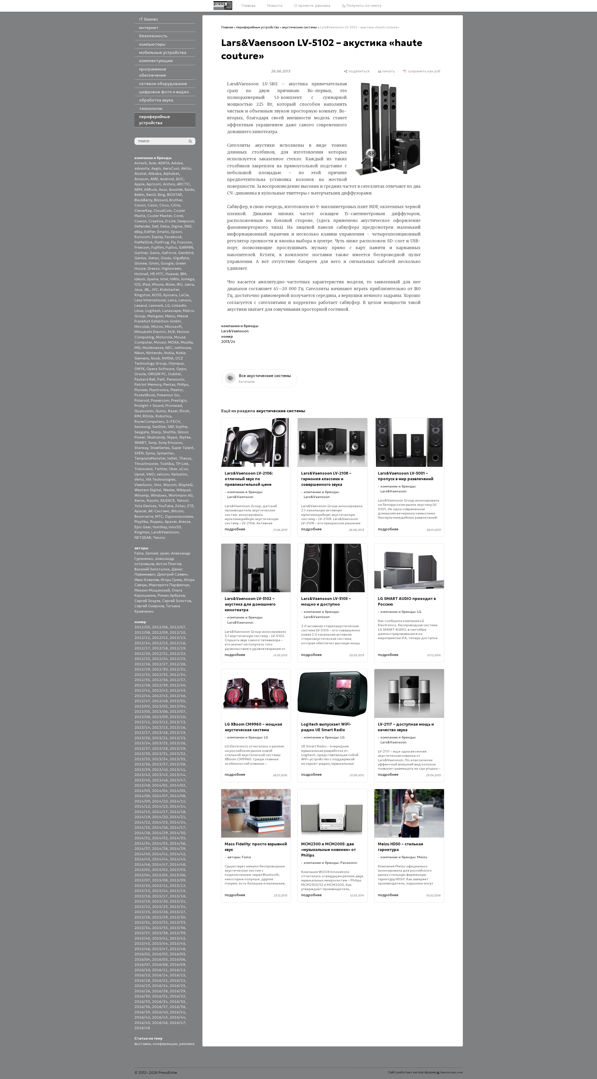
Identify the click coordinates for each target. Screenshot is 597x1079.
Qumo (160, 411)
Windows (159, 495)
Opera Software (160, 369)
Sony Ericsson (170, 442)
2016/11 (160, 970)
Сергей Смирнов (149, 606)
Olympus (176, 363)
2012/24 (160, 658)
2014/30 (177, 833)
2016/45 (142, 1022)
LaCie (184, 295)
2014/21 (177, 817)
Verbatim (179, 474)
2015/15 (177, 890)
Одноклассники (179, 516)
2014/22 (142, 822)
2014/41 (160, 854)
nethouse (183, 347)
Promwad (173, 405)
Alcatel (140, 173)
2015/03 (177, 869)
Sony (152, 442)
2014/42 (177, 854)
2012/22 (177, 653)
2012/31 (177, 669)
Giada (166, 258)
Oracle (140, 374)
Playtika (141, 521)
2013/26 (177, 743)
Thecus (185, 458)
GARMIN (186, 247)
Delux (165, 226)
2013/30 (142, 753)
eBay (138, 231)
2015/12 (177, 885)
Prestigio (179, 400)
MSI (137, 347)
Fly (173, 242)
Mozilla (187, 342)
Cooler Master (159, 216)
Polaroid (141, 400)
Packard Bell (144, 379)
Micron (157, 326)
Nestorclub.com (452, 1072)
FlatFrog (162, 242)
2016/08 (160, 964)
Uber (173, 469)
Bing (161, 194)
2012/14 (142, 643)
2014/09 (142, 801)
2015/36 (177, 927)
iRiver (170, 284)
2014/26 (160, 827)
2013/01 (177, 701)
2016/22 (177, 980)
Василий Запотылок (152, 569)
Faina (139, 553)
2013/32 (177, 753)
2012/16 (177, 643)
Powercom (160, 400)
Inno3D (175, 527)
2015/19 (142, 901)
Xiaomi (152, 500)
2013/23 (177, 738)
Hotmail (141, 274)
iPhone (158, 284)
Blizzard (160, 200)
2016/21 (160, 980)
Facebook (173, 237)
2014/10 (160, 801)
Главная (248, 5)
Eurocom (142, 237)
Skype (172, 437)
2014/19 (142, 817)
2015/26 (160, 912)
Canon (140, 205)
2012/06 (160, 627)
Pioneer (140, 390)
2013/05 (142, 711)
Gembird (185, 253)
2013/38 (177, 764)
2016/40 (160, 1012)
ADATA (163, 163)
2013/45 (142, 780)
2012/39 (160, 685)
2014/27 (177, 827)
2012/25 (177, 658)
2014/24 (177, 822)
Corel (178, 216)
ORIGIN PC (157, 374)
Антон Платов (168, 564)
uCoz (183, 469)
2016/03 (177, 954)
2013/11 (142, 722)
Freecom (141, 247)
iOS (137, 284)
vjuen (164, 553)
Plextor (177, 390)
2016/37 (160, 1006)
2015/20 (160, 901)
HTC (160, 274)
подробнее (235, 529)
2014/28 (142, 833)
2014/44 (160, 859)
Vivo (157, 485)
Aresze (184, 521)
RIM (137, 416)
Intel (164, 279)
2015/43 (142, 943)
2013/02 (142, 706)
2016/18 (142, 980)
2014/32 (160, 838)
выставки (142, 1044)
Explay (157, 237)
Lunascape (171, 310)
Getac (153, 258)
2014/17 (160, 811)
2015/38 (160, 933)
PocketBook (144, 395)
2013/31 (160, 753)
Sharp (156, 432)
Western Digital (147, 490)
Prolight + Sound (149, 405)
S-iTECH (173, 421)
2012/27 (160, 664)
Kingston (142, 295)
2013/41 (177, 769)
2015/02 (160, 869)
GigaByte (181, 258)
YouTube (165, 506)
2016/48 (142, 1028)
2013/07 (177, 711)
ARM (138, 189)
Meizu (170, 316)
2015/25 (142, 912)
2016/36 (142, 1006)
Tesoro (159, 537)
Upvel (139, 474)
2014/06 (142, 796)
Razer (173, 411)
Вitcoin (177, 511)
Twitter (160, 469)
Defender (142, 226)
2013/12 (160, 722)
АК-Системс (159, 511)
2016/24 (160, 985)
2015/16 (142, 896)
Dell (155, 226)
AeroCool (171, 168)
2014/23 (160, 822)
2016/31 (160, 996)
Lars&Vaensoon (165, 532)
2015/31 (142, 922)
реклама (186, 1044)
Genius (140, 258)
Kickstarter (169, 289)
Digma (177, 226)
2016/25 (177, 985)
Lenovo (185, 300)
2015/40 (142, 938)
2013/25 (160, 743)
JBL (147, 289)
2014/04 (160, 790)
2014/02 (177, 785)
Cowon (140, 221)
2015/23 (160, 906)
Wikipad (183, 490)
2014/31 (142, 838)
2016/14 (160, 975)
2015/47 (160, 949)
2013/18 (160, 732)
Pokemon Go (168, 395)
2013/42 (142, 774)
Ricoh (184, 411)
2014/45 (177, 859)
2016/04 (142, 959)
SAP (170, 426)
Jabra (189, 284)
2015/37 (142, 933)
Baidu (189, 189)
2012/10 (177, 632)
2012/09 (160, 632)
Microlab (141, 326)
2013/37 (160, 764)
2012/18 (160, 648)
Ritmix (148, 416)
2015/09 (177, 880)
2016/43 (160, 1017)
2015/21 (177, 901)
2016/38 (177, 1006)
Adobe (177, 163)
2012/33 (160, 674)
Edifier (149, 231)
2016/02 (160, 954)
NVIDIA (167, 358)
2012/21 (160, 653)
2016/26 (142, 991)
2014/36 (177, 843)
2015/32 (160, 922)
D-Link (170, 221)
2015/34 (142, 927)
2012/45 (160, 695)
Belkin (139, 194)
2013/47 (177, 780)
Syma (150, 453)
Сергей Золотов (176, 601)
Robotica (163, 416)
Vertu (139, 479)
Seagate (141, 432)
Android (167, 179)
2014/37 (142, 848)
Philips (182, 384)
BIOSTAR (174, 194)
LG (167, 305)
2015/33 (177, 922)
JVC (155, 289)
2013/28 (160, 748)
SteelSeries (160, 448)
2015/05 (160, 875)
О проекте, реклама (312, 5)
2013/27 (142, 748)
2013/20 (142, 738)
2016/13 (142, 975)
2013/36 (142, 764)
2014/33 (177, 838)
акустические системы (299, 27)
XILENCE (167, 500)
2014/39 (177, 848)
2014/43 (142, 859)
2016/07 (142, 964)
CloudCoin (162, 210)
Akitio (186, 168)
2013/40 (160, 769)
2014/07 (160, 796)
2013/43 (160, 774)
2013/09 (160, 717)
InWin (174, 279)
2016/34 (160, 1001)
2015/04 (142, 875)
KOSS (156, 295)
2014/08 (177, 796)
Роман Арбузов (171, 595)
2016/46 (160, 1022)
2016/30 (142, 996)
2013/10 (177, 717)
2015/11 (160, 885)
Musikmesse (153, 347)
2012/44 (142, 695)
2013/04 (177, 706)
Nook (155, 358)
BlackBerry (143, 200)
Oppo (181, 369)
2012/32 (142, 674)
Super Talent (182, 448)
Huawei (172, 274)
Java (138, 289)
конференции (165, 1044)
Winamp (141, 495)
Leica (172, 300)
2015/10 (142, 885)
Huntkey (160, 527)
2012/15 (160, 643)
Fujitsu (171, 247)
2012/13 (177, 637)
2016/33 (142, 1001)
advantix (141, 168)
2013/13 (177, 722)
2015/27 (177, 912)
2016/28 (160, 991)
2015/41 (160, 938)
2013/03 (160, 706)
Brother (175, 200)
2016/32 (177, 996)
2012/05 (142, 627)
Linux (138, 310)
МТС (159, 516)
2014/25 (142, 827)
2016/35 (177, 1001)
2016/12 (177, 970)
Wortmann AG (180, 495)
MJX (171, 332)
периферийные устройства (257, 27)
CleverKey (143, 210)
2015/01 (142, 869)
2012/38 (142, 685)
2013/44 (177, 774)
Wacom (169, 485)
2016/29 (177, 991)
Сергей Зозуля (147, 601)
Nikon (139, 353)
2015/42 (177, 938)
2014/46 (142, 864)
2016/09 (177, 964)
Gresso (153, 268)
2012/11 (142, 637)
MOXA (173, 342)
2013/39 (142, 769)
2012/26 (142, 664)
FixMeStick (143, 242)
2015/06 (177, 875)
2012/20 (142, 653)
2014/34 (142, 843)
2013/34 (160, 759)
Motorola (164, 337)
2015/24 (177, 906)
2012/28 (177, 664)
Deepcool (186, 221)
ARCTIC (183, 184)
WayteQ (185, 485)
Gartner (141, 253)
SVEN (139, 453)
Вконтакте (143, 516)
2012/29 (142, 669)
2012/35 (142, 680)
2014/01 (160, 785)
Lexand (140, 305)
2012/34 (177, 674)
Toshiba (167, 463)
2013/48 (142, 785)
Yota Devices (145, 506)
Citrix (175, 205)
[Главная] (222, 5)
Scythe (181, 426)
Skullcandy (156, 437)
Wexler (169, 490)
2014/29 (160, 833)
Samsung (142, 426)
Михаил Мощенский (152, 590)
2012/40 (177, 685)
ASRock (150, 189)
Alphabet (171, 173)
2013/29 (177, 748)
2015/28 (142, 917)
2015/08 (160, 880)
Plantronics (159, 390)
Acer (152, 163)
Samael (151, 553)
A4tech (140, 163)
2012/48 (160, 701)
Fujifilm (157, 247)
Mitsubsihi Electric (150, 332)
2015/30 (177, 917)
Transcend (143, 469)
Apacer (171, 521)
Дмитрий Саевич (172, 574)
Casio (152, 205)
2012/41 (142, 690)
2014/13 (160, 806)
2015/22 (142, 906)
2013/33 (142, 759)
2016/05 (160, 959)
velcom (163, 474)
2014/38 (160, 848)
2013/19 (177, 732)
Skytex (184, 437)
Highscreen (171, 268)
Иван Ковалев (146, 579)
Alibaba (154, 173)
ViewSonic (143, 485)
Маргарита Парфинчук (169, 585)
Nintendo (154, 353)
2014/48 (177, 864)
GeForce (169, 253)
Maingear (155, 316)
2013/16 (177, 727)
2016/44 (177, 1017)
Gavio (155, 253)
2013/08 (142, 717)
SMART (140, 442)
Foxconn (184, 242)
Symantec (165, 453)
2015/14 (160, 890)
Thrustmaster (146, 463)
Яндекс (156, 521)
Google (167, 263)
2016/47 (177, 1022)
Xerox (139, 500)
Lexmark (156, 305)
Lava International (150, 300)
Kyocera (170, 295)
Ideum (139, 279)
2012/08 (142, 632)
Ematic (163, 231)
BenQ (151, 194)
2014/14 (177, 806)
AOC (180, 179)
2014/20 (160, 817)
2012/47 (142, 701)
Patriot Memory (147, 384)
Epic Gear (142, 527)
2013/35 (177, 759)
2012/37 (177, 680)
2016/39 (142, 1012)
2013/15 (160, 727)
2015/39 (177, 933)
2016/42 (142, 1017)
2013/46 (160, 780)
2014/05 (177, 790)
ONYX (139, 369)
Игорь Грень (171, 579)
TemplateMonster (149, 458)
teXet (172, 458)
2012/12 (160, 637)
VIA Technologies (160, 479)
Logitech (152, 310)
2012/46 (177, 695)
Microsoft (173, 326)
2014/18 (177, 811)
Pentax (169, 384)
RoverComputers (149, 421)
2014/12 (142, 806)
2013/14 (142, 727)
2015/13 (142, 890)
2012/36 (160, 680)
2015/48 (177, 949)
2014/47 (160, 864)
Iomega (187, 279)
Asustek (176, 189)
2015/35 (160, 927)
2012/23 (142, 658)
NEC (169, 347)
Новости (274, 5)
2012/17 (142, 648)
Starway (141, 448)
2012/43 (177, 690)
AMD (154, 179)
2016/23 (142, 985)
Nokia (169, 353)
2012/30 (160, 669)
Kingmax (141, 532)
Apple (139, 184)
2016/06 (177, 959)
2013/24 (142, 743)
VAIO (150, 474)
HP (152, 274)
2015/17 (160, 896)
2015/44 (160, 943)
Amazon (141, 179)
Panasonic (175, 379)
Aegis (156, 168)
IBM (183, 274)
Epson (176, 231)
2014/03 (142, 790)
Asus (163, 189)
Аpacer (140, 511)
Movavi (160, 342)
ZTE (190, 506)
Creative (155, 221)
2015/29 (160, 917)
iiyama (152, 279)
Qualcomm (143, 411)
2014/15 (142, 811)
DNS (187, 226)
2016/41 (177, 1012)
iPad (146, 284)
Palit (161, 379)
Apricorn (153, 184)
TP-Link (182, 463)
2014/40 (142, 854)
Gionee (140, 263)
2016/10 (142, 970)
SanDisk (159, 426)
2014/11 (177, 801)
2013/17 (142, 732)
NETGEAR (142, 537)
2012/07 (177, 627)
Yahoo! (182, 500)
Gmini (154, 263)
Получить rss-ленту (363, 5)
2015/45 (177, 943)
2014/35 (160, 843)
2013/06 (160, 711)
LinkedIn (179, 305)
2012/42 (160, 690)
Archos (169, 184)
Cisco (164, 205)
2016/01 (142, 954)
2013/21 (160, 738)
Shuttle (169, 432)
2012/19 (177, 648)
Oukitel (174, 374)
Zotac (180, 506)
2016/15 (177, 975)
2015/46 (142, 949)
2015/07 (142, 880)
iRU (180, 284)
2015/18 (177, 896)
